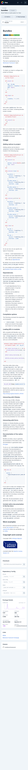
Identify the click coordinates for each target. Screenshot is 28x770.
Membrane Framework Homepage (11, 637)
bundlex (4, 10)
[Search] (21, 2)
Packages (4, 8)
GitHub (4, 635)
